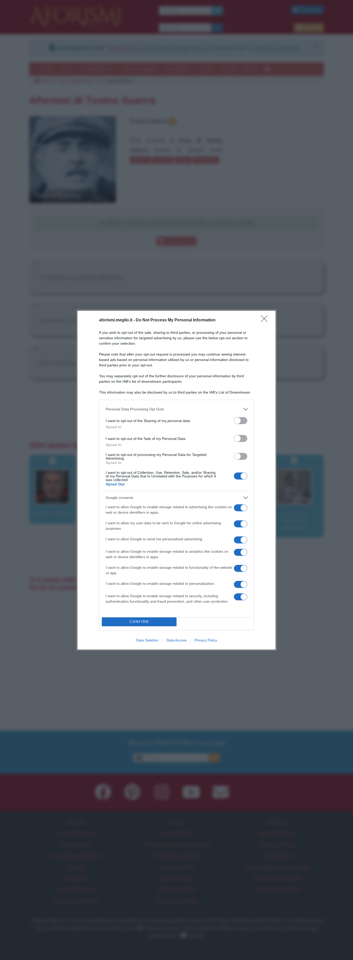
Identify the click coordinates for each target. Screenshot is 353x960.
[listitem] (176, 409)
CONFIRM (139, 622)
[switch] (240, 420)
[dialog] (176, 480)
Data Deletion (147, 640)
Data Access (176, 640)
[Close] (266, 320)
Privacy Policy (206, 640)
